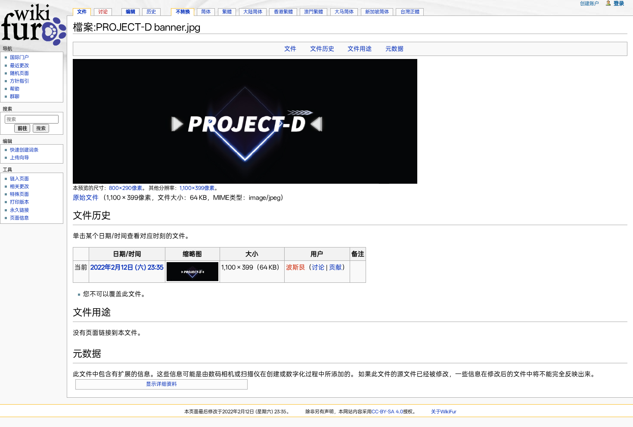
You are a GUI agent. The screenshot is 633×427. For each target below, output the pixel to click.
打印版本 (19, 202)
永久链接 (19, 210)
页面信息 (19, 218)
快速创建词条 (24, 150)
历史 (151, 12)
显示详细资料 (161, 384)
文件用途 (360, 48)
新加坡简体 (377, 12)
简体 (206, 12)
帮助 (14, 89)
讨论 (318, 267)
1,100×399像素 (197, 188)
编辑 (130, 12)
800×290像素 (125, 188)
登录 (619, 3)
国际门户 (19, 57)
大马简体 (344, 12)
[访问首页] (33, 23)
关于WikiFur (443, 411)
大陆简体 (252, 12)
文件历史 (322, 48)
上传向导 (19, 158)
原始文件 (86, 197)
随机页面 (19, 73)
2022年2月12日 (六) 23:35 (127, 267)
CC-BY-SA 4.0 (387, 411)
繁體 (227, 12)
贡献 (335, 267)
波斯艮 (295, 267)
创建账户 (589, 3)
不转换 (183, 12)
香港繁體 (283, 12)
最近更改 (19, 65)
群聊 (14, 96)
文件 (290, 48)
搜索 (7, 109)
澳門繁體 (313, 12)
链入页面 (19, 179)
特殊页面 (19, 194)
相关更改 (19, 186)
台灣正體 (409, 12)
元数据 (394, 48)
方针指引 (19, 81)
